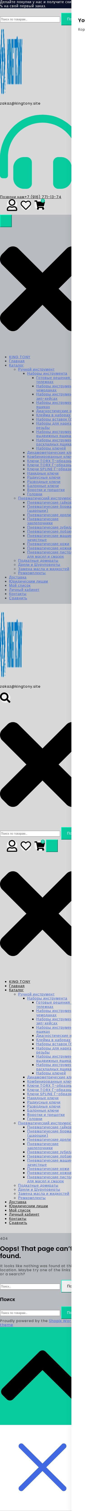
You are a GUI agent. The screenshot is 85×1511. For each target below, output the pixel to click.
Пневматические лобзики (51, 531)
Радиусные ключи (44, 477)
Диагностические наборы (60, 411)
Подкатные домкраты (38, 560)
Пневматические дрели (49, 515)
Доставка (18, 577)
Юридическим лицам (28, 581)
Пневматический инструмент (45, 498)
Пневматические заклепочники (43, 521)
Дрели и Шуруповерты (39, 564)
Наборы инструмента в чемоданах (58, 388)
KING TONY (19, 357)
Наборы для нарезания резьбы (58, 425)
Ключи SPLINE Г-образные (52, 469)
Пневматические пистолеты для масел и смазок (53, 554)
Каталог (16, 365)
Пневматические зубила (50, 527)
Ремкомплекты (32, 573)
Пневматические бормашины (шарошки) (54, 508)
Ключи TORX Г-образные (51, 465)
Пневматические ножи (48, 543)
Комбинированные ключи (51, 456)
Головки (34, 494)
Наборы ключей (51, 448)
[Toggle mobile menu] (6, 221)
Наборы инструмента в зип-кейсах (58, 396)
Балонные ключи (43, 485)
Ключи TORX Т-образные (51, 461)
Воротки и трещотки (46, 489)
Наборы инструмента (47, 373)
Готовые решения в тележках (54, 379)
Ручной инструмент (36, 369)
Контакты (18, 593)
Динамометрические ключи (52, 452)
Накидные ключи (43, 473)
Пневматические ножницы (52, 548)
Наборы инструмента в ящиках (58, 404)
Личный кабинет (24, 589)
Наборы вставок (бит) (57, 419)
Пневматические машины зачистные (51, 537)
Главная (17, 361)
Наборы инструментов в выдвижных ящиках (59, 433)
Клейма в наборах (53, 415)
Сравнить (18, 598)
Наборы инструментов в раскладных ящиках (59, 442)
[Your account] (12, 204)
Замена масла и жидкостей (43, 569)
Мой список (20, 585)
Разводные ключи (44, 481)
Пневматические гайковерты (54, 502)
